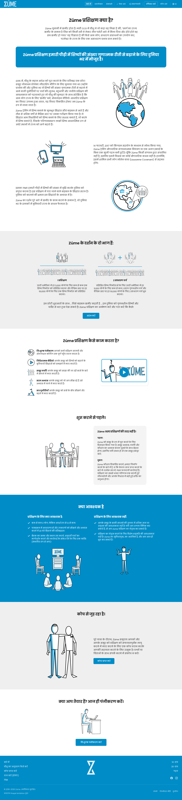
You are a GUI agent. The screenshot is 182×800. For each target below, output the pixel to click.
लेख (6, 780)
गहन (175, 771)
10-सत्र (175, 762)
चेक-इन (122, 4)
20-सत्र (174, 766)
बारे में (88, 4)
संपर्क (155, 791)
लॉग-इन (163, 4)
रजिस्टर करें (151, 4)
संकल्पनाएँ (135, 4)
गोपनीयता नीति (165, 791)
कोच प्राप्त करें (103, 661)
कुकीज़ (175, 791)
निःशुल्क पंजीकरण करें (91, 742)
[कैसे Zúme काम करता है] (124, 372)
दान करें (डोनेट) (11, 775)
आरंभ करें (91, 315)
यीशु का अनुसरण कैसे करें (16, 766)
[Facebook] (171, 778)
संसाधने (109, 4)
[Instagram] (176, 778)
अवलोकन (98, 4)
